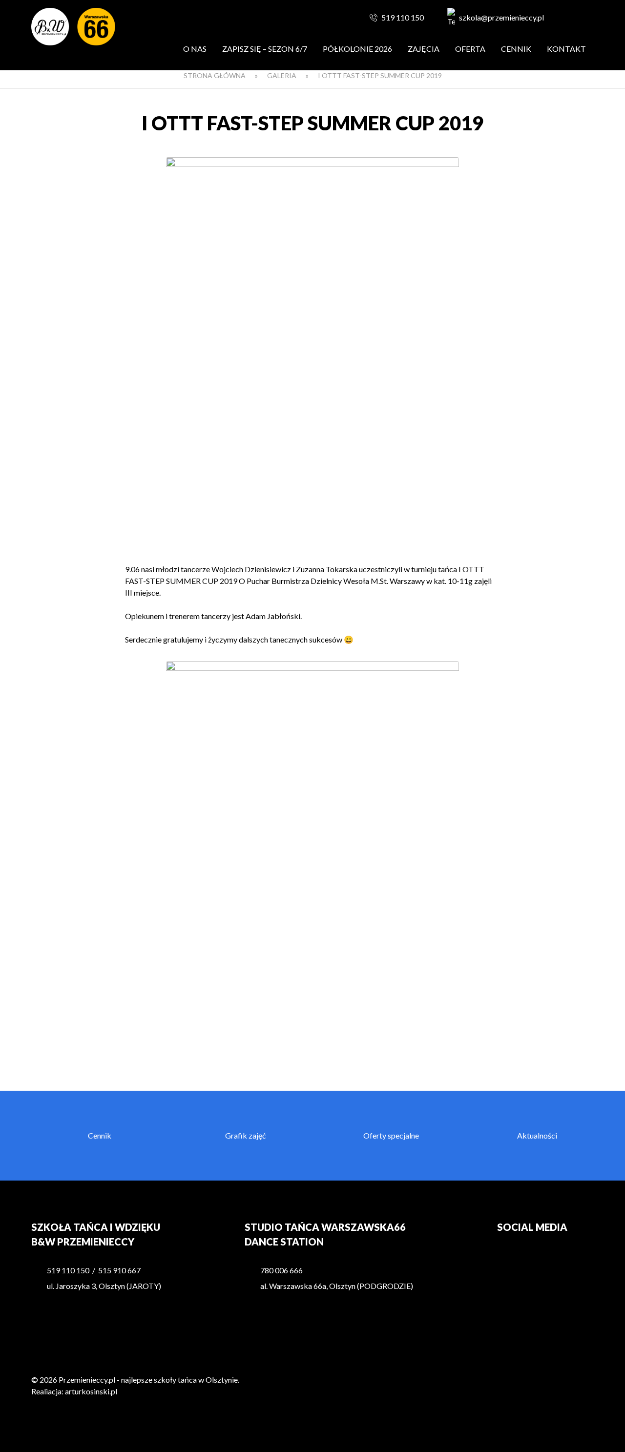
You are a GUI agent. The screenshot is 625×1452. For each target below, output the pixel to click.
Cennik (516, 48)
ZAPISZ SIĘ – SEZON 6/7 (264, 48)
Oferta (470, 48)
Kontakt (566, 48)
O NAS (195, 48)
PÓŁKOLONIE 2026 (357, 48)
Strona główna (215, 75)
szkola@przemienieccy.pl (501, 17)
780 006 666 (281, 1270)
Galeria (281, 75)
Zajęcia (423, 48)
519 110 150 (402, 17)
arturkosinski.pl (91, 1391)
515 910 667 (119, 1270)
